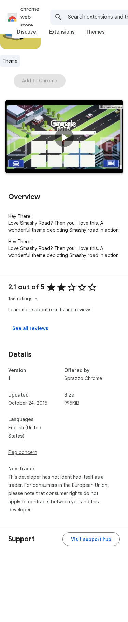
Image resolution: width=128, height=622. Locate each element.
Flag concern (22, 452)
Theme (10, 61)
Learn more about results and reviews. (50, 310)
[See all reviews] (30, 328)
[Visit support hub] (91, 539)
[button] (64, 137)
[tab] (28, 32)
